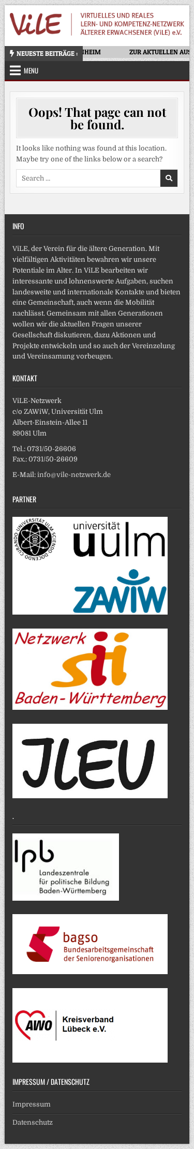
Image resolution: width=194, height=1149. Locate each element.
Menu (31, 70)
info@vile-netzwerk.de (74, 475)
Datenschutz (32, 1122)
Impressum (31, 1104)
